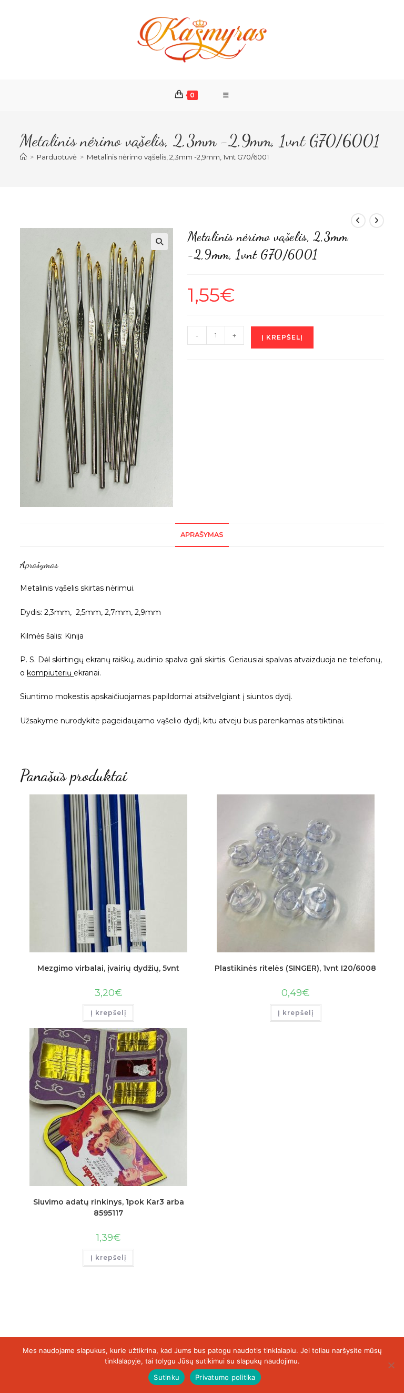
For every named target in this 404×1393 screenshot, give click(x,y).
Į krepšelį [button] (108, 1013)
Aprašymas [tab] (202, 535)
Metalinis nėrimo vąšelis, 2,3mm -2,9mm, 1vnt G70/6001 (178, 157)
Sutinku (166, 1377)
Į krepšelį (282, 337)
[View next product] (376, 220)
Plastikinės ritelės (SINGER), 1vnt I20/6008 (295, 968)
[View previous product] (358, 220)
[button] (159, 241)
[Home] (23, 157)
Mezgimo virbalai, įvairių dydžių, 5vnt (108, 968)
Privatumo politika (225, 1377)
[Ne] (391, 1365)
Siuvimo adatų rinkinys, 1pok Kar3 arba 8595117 (108, 1207)
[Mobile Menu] (226, 95)
